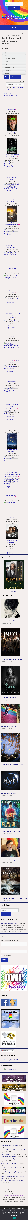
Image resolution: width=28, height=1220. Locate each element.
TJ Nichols (11, 317)
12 (22, 87)
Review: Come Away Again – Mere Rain (12, 764)
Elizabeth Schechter (11, 476)
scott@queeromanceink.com (14, 1196)
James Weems (11, 542)
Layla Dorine (11, 202)
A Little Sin (12, 223)
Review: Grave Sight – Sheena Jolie (11, 831)
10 (18, 87)
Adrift (12, 336)
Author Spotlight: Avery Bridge (10, 860)
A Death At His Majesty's (12, 154)
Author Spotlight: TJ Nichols (9, 621)
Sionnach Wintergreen (11, 224)
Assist (12, 518)
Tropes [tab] (6, 61)
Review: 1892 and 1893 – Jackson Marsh (12, 659)
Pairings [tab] (7, 55)
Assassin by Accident (12, 495)
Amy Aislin (11, 451)
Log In (4, 960)
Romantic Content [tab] (9, 67)
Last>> (9, 89)
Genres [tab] (7, 53)
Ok (14, 1217)
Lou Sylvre (11, 270)
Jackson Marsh (11, 179)
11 (20, 87)
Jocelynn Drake (9, 361)
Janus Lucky (11, 109)
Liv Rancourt (11, 429)
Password (4, 948)
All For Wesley (12, 359)
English (5, 1050)
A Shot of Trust (12, 291)
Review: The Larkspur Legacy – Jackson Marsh (14, 898)
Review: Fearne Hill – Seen (8, 697)
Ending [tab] (7, 73)
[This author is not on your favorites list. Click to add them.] (15, 109)
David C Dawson (11, 156)
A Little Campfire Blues (12, 200)
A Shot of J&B (12, 268)
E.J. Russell (11, 497)
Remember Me (6, 955)
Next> (5, 89)
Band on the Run (12, 540)
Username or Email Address (9, 940)
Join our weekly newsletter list (10, 924)
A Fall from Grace (12, 177)
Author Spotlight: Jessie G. (8, 726)
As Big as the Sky (12, 450)
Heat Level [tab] (8, 70)
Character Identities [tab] (10, 58)
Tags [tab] (6, 64)
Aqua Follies (12, 427)
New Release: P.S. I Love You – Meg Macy (13, 1180)
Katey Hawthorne (11, 408)
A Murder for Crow (12, 245)
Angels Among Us (12, 381)
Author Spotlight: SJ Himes (8, 793)
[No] (26, 1214)
